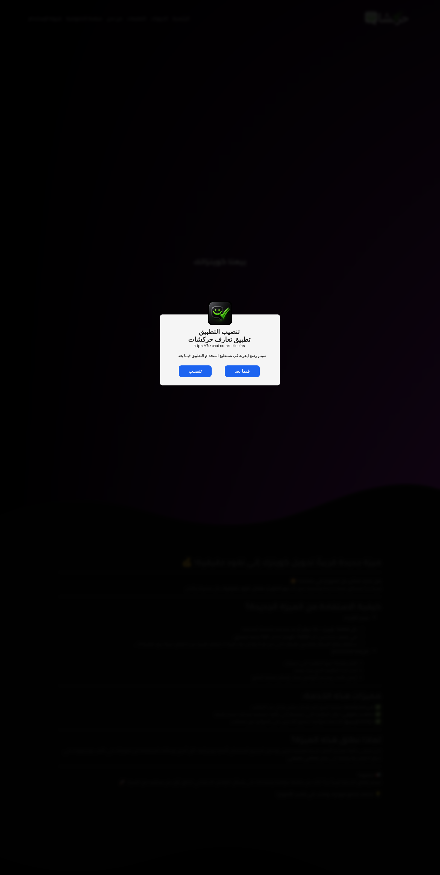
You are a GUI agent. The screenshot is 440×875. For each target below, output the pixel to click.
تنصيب (195, 371)
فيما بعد (242, 371)
